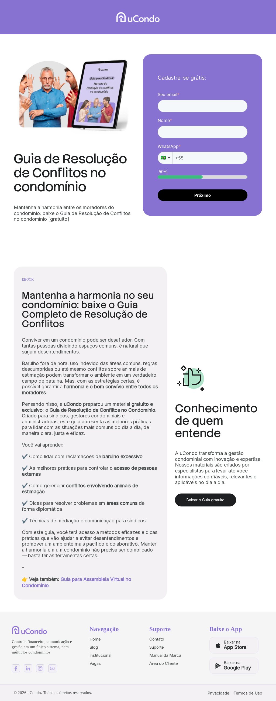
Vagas (95, 663)
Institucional (100, 655)
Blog (93, 647)
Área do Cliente (163, 663)
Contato (156, 639)
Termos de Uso (247, 693)
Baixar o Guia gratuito (206, 500)
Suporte (156, 647)
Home (95, 639)
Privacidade (218, 693)
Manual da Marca (165, 655)
